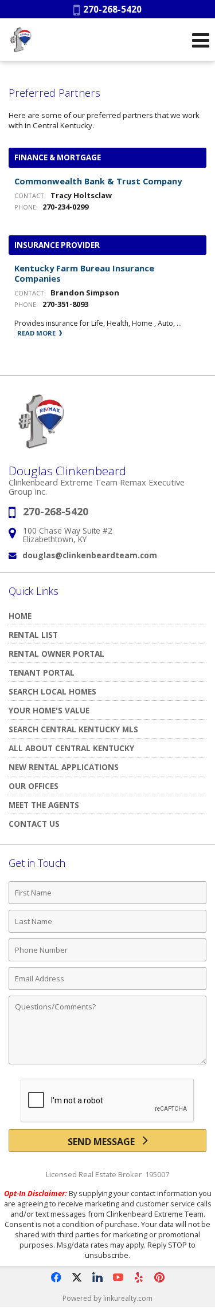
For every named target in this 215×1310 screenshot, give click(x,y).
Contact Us (34, 823)
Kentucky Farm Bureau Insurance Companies (84, 273)
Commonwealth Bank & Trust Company (98, 181)
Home (20, 615)
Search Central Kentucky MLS (73, 729)
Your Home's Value (49, 710)
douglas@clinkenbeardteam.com (89, 555)
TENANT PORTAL (42, 672)
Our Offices (33, 785)
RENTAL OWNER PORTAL (56, 653)
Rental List (33, 634)
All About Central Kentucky (71, 748)
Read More (37, 333)
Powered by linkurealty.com (107, 1298)
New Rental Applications (64, 766)
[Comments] (107, 1064)
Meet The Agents (44, 804)
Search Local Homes (52, 691)
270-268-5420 (111, 9)
